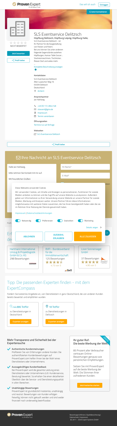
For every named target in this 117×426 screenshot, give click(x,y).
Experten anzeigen (21, 321)
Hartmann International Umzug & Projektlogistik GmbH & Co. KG (22, 252)
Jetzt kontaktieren (99, 11)
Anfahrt (41, 91)
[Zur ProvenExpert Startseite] (26, 5)
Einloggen (104, 4)
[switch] (38, 220)
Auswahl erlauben (58, 236)
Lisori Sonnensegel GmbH (91, 250)
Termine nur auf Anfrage (44, 124)
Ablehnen (29, 236)
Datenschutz (74, 417)
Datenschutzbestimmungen (39, 213)
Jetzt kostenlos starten (89, 385)
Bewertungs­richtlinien (77, 415)
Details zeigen (92, 227)
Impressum (20, 213)
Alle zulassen (88, 236)
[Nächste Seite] (107, 233)
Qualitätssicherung (93, 415)
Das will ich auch (87, 4)
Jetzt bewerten (18, 53)
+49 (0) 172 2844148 (47, 105)
